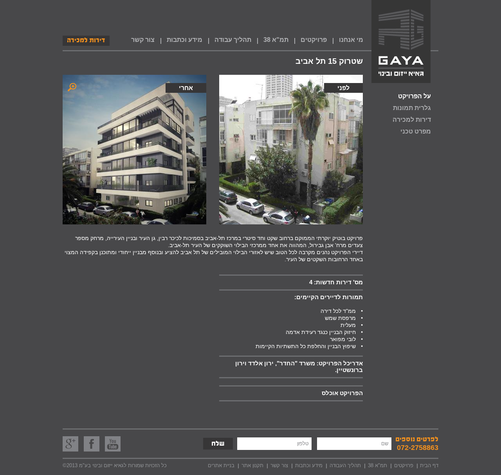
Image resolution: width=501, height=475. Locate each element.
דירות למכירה (86, 41)
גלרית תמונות (412, 108)
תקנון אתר (252, 465)
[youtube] (113, 444)
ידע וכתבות (307, 465)
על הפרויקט (414, 96)
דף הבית (429, 465)
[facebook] (91, 444)
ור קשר (277, 465)
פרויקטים (314, 39)
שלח (218, 445)
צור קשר (143, 39)
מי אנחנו (351, 39)
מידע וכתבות (184, 39)
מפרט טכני (415, 131)
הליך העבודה (343, 465)
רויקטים (402, 465)
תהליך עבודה (232, 39)
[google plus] (70, 444)
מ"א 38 (376, 465)
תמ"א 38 (275, 39)
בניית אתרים (221, 465)
